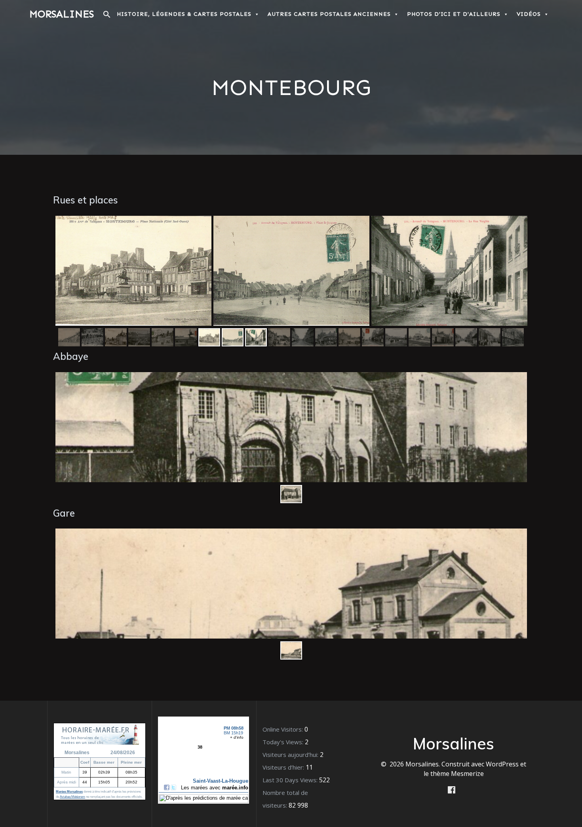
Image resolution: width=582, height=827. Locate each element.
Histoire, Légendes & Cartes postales (184, 14)
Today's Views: (283, 742)
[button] (107, 16)
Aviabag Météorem (72, 796)
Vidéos (529, 14)
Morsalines (61, 14)
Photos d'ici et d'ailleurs (453, 14)
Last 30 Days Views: (290, 780)
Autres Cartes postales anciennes (329, 14)
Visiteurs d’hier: (284, 767)
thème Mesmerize (457, 773)
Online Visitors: (283, 729)
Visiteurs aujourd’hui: (291, 755)
